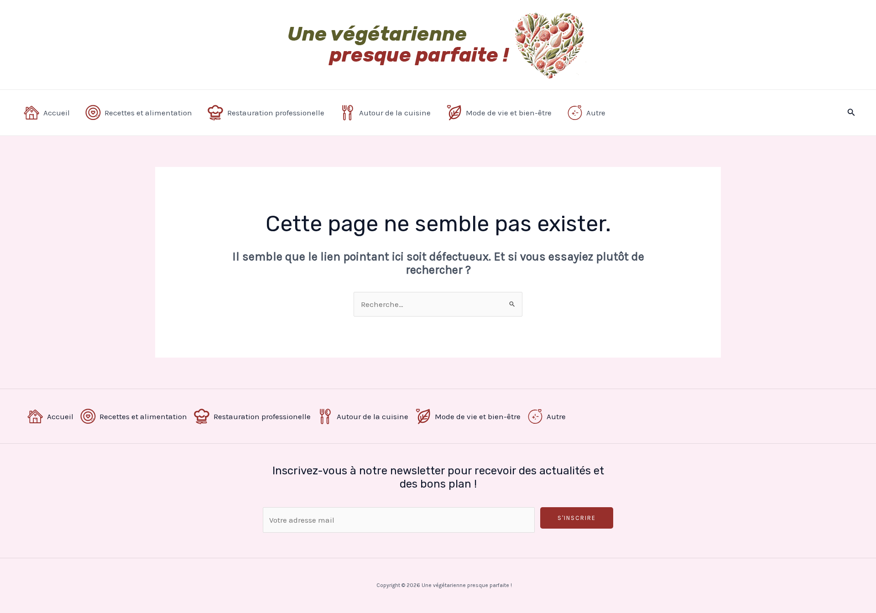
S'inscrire (577, 517)
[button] (851, 113)
